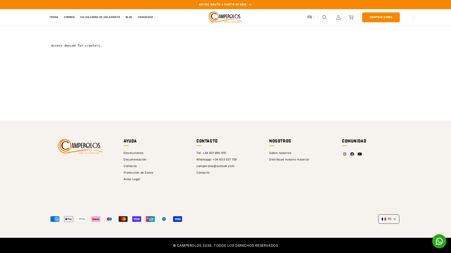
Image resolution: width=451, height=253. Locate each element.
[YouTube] (359, 154)
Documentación (135, 159)
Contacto (130, 166)
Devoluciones (133, 153)
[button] (324, 17)
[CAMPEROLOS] (79, 149)
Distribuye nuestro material (289, 159)
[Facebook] (352, 154)
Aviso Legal (132, 179)
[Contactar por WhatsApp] (439, 241)
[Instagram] (344, 154)
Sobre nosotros (280, 153)
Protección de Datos (138, 172)
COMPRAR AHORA (381, 17)
